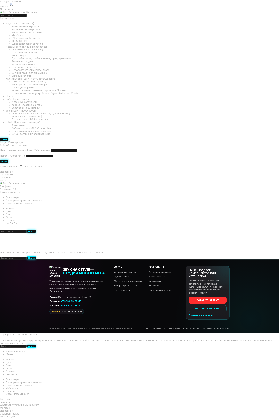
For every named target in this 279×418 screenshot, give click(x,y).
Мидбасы (17, 35)
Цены (158, 328)
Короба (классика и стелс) (27, 104)
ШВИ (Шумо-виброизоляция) (23, 122)
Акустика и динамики (160, 272)
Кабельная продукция (160, 290)
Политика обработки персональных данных (191, 328)
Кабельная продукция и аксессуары (27, 46)
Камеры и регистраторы (127, 285)
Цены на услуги (122, 290)
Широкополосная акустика (27, 43)
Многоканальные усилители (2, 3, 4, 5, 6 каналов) (41, 113)
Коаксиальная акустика (25, 26)
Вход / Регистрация (17, 393)
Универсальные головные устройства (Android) (39, 90)
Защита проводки (22, 61)
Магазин (167, 328)
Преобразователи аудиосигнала (30, 69)
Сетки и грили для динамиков (29, 72)
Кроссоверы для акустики (27, 32)
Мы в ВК (5, 6)
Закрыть (5, 402)
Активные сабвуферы (24, 101)
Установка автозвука (125, 272)
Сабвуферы (155, 281)
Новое (9, 96)
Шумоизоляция (121, 276)
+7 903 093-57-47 (31, 228)
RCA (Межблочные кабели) (27, 49)
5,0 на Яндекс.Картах (66, 311)
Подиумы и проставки (25, 67)
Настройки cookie (221, 328)
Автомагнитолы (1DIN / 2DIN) (29, 81)
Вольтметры (19, 55)
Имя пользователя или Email (25, 150)
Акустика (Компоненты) (20, 23)
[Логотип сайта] (18, 12)
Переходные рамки (23, 87)
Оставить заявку (208, 300)
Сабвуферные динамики (26, 107)
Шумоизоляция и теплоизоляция (31, 133)
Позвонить (6, 9)
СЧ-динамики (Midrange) (26, 37)
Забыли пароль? (9, 166)
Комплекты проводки (24, 64)
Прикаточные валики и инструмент (33, 131)
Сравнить (11, 391)
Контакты (150, 328)
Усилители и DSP (157, 276)
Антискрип (18, 125)
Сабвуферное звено (17, 99)
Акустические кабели (24, 52)
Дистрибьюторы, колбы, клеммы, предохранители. (42, 58)
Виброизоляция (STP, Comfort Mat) (32, 128)
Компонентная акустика (26, 29)
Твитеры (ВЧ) (20, 40)
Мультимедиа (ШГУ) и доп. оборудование (30, 78)
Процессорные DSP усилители (30, 119)
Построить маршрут (207, 308)
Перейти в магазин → (201, 315)
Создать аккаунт (17, 145)
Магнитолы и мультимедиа (128, 281)
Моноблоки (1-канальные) (27, 116)
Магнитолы (154, 285)
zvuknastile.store (70, 305)
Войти (4, 161)
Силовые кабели (21, 75)
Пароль (13, 155)
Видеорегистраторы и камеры (29, 84)
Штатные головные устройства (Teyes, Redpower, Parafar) (46, 93)
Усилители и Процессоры (21, 110)
